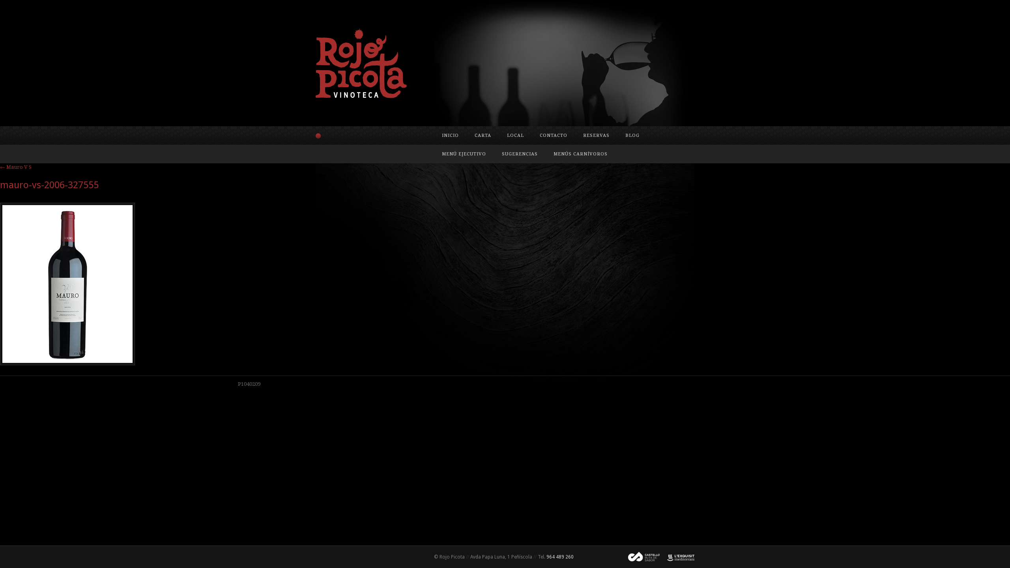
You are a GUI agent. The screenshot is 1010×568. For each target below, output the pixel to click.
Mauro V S (16, 167)
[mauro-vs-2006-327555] (67, 363)
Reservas (596, 135)
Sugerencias (520, 154)
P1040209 (249, 384)
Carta (483, 135)
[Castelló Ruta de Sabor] (641, 557)
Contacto (553, 135)
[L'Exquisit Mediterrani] (677, 557)
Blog (632, 135)
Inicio (450, 135)
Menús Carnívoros (581, 154)
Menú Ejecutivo (464, 154)
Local (515, 135)
